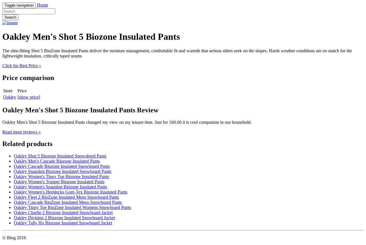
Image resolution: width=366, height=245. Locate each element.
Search (10, 17)
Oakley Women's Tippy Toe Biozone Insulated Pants (61, 176)
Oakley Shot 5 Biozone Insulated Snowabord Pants (60, 156)
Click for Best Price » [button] (21, 65)
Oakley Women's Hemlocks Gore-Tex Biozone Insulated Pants (70, 192)
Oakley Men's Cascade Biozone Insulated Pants (57, 161)
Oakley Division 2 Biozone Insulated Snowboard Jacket (64, 217)
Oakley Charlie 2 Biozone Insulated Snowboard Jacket (63, 212)
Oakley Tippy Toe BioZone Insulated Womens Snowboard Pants (72, 207)
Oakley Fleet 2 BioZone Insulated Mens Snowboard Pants (66, 197)
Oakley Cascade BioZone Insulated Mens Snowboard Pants (68, 202)
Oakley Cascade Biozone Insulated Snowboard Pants (62, 166)
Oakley (9, 97)
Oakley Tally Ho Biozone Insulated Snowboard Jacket (63, 222)
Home (42, 5)
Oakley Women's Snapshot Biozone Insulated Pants (60, 186)
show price (29, 97)
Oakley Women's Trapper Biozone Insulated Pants (59, 181)
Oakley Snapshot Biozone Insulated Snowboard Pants (62, 171)
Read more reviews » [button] (21, 132)
